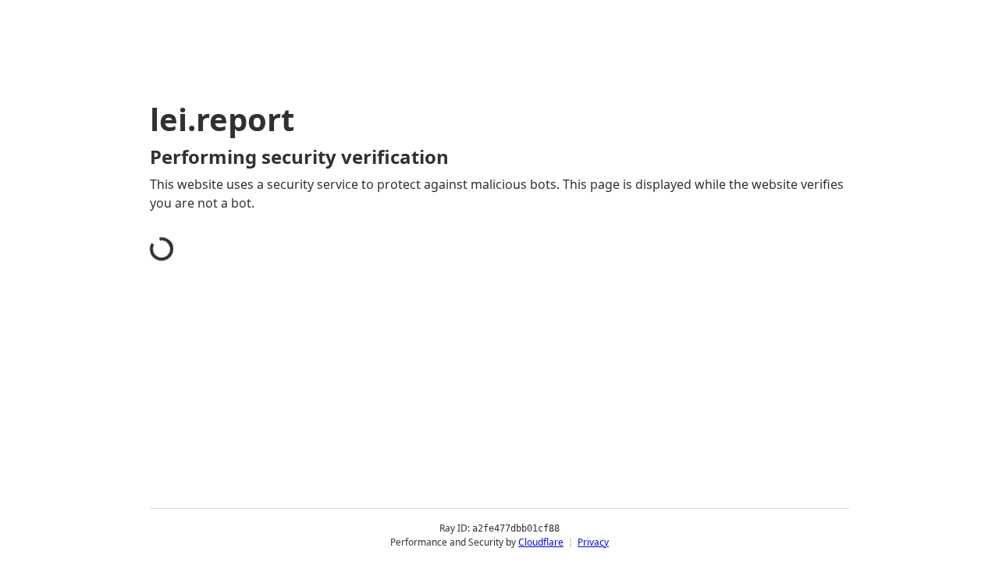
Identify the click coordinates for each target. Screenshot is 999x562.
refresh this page (463, 435)
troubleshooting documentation (705, 460)
